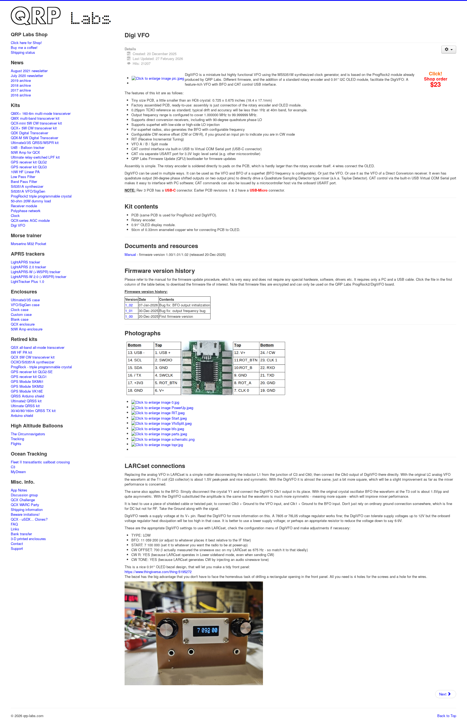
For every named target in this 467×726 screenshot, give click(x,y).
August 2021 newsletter (29, 70)
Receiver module (24, 205)
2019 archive (21, 80)
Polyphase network (26, 210)
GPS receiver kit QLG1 (29, 376)
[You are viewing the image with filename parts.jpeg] (159, 433)
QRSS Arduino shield (27, 396)
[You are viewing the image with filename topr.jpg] (157, 444)
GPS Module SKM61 (27, 381)
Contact (17, 543)
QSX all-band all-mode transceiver (37, 347)
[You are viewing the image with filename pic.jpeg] (158, 78)
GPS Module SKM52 (27, 386)
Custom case (21, 314)
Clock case (19, 309)
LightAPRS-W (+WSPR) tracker (35, 271)
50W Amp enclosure (26, 329)
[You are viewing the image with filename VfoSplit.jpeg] (161, 423)
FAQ (14, 524)
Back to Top (446, 715)
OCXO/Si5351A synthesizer (32, 362)
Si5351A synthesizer (27, 186)
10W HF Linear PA (25, 171)
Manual (130, 254)
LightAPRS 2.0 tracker (28, 267)
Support (17, 548)
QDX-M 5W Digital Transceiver (34, 137)
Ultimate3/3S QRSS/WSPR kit (35, 142)
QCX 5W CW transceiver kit (33, 357)
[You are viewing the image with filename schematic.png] (163, 438)
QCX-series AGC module (30, 220)
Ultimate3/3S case (25, 299)
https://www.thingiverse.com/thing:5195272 (158, 571)
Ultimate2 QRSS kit (26, 401)
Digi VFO (18, 225)
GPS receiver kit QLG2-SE (32, 371)
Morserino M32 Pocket (28, 243)
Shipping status (23, 52)
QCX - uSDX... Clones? (29, 519)
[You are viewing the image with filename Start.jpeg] (159, 417)
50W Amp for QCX (25, 152)
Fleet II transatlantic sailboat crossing (40, 462)
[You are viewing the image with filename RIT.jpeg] (158, 412)
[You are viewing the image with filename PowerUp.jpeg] (162, 407)
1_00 (129, 316)
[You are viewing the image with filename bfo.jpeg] (157, 428)
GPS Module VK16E (27, 391)
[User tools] (448, 49)
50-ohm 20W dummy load (31, 201)
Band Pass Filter (24, 181)
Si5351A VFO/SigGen (28, 191)
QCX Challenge (23, 499)
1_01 (129, 310)
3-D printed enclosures (28, 538)
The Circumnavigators (28, 433)
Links (15, 529)
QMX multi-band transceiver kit (35, 118)
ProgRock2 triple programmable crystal (41, 196)
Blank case (19, 319)
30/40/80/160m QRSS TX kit (33, 410)
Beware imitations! (25, 514)
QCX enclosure (23, 324)
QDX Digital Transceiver (29, 133)
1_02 (129, 304)
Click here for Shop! (26, 42)
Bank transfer (21, 533)
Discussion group (24, 495)
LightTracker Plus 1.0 (27, 281)
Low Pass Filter (23, 176)
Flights (16, 443)
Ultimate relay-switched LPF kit (35, 157)
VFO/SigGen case (25, 304)
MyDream (18, 471)
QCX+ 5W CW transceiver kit (34, 128)
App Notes (19, 490)
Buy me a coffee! (24, 47)
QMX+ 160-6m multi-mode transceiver (41, 113)
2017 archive (21, 90)
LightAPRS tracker (25, 262)
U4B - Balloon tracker (27, 147)
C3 (13, 466)
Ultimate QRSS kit (25, 405)
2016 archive (21, 95)
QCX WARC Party (25, 504)
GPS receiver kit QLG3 (29, 167)
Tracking (17, 438)
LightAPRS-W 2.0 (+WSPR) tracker (38, 276)
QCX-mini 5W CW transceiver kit (36, 123)
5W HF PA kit (21, 352)
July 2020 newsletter (27, 75)
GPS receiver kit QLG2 (29, 162)
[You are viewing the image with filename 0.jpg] (155, 401)
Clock (15, 215)
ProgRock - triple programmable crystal (41, 366)
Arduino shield (22, 415)
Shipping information (27, 509)
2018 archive (21, 85)
